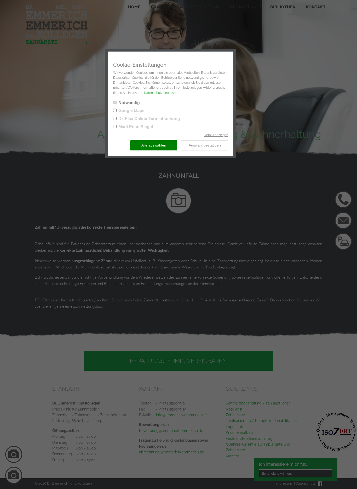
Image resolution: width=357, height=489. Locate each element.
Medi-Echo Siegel (135, 127)
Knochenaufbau (239, 432)
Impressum (284, 483)
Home (134, 7)
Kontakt (316, 7)
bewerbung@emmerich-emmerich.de (171, 431)
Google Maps (131, 110)
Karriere (232, 456)
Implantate (235, 427)
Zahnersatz (235, 415)
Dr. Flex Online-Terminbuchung (149, 118)
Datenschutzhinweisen (160, 93)
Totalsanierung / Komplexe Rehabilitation (261, 421)
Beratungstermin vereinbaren (178, 360)
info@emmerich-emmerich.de (181, 415)
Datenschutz (305, 483)
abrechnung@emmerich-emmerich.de (171, 452)
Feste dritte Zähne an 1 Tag (249, 438)
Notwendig (129, 102)
